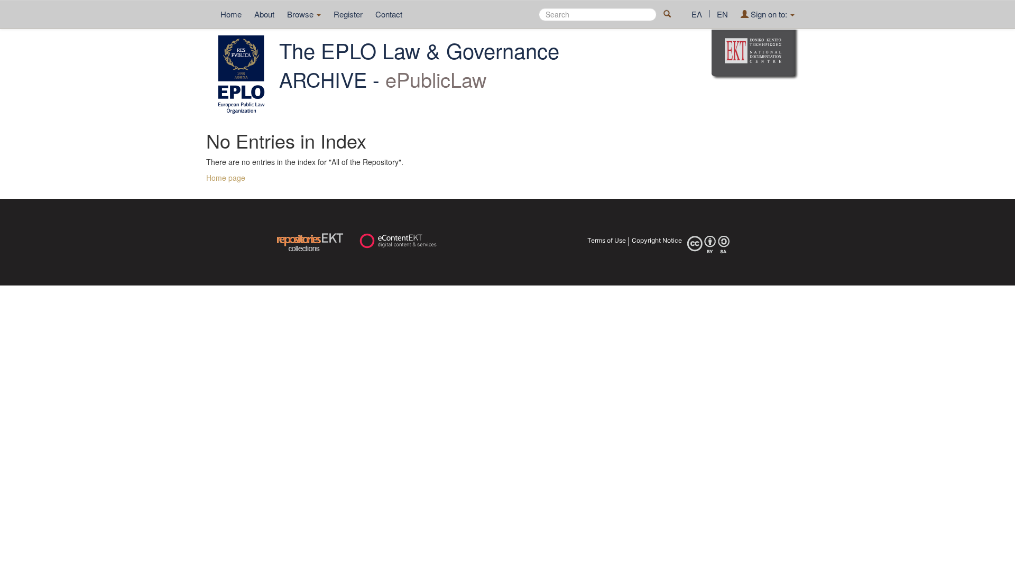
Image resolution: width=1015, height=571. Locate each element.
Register (348, 14)
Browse (301, 14)
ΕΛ (696, 14)
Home (231, 14)
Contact (388, 14)
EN (722, 14)
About (264, 14)
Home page (225, 177)
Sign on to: (769, 14)
